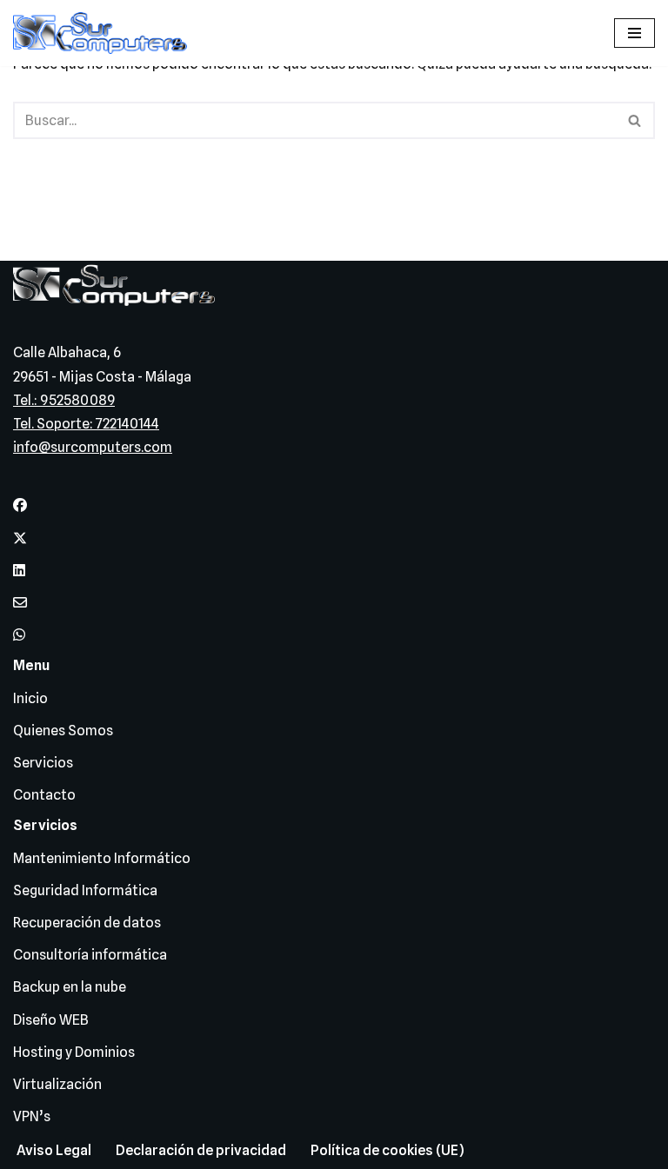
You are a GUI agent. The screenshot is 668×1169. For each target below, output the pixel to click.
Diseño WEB (51, 1020)
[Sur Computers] (104, 33)
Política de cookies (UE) (387, 1150)
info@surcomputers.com (92, 447)
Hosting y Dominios (74, 1052)
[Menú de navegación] (634, 33)
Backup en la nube (69, 987)
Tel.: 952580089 (64, 400)
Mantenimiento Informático (101, 858)
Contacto (44, 795)
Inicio (30, 698)
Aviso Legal (54, 1150)
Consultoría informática (90, 954)
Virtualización (57, 1084)
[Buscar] (635, 120)
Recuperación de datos (87, 922)
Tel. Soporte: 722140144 (86, 423)
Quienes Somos (63, 730)
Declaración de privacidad (201, 1150)
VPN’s (31, 1116)
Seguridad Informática (85, 890)
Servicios (43, 762)
